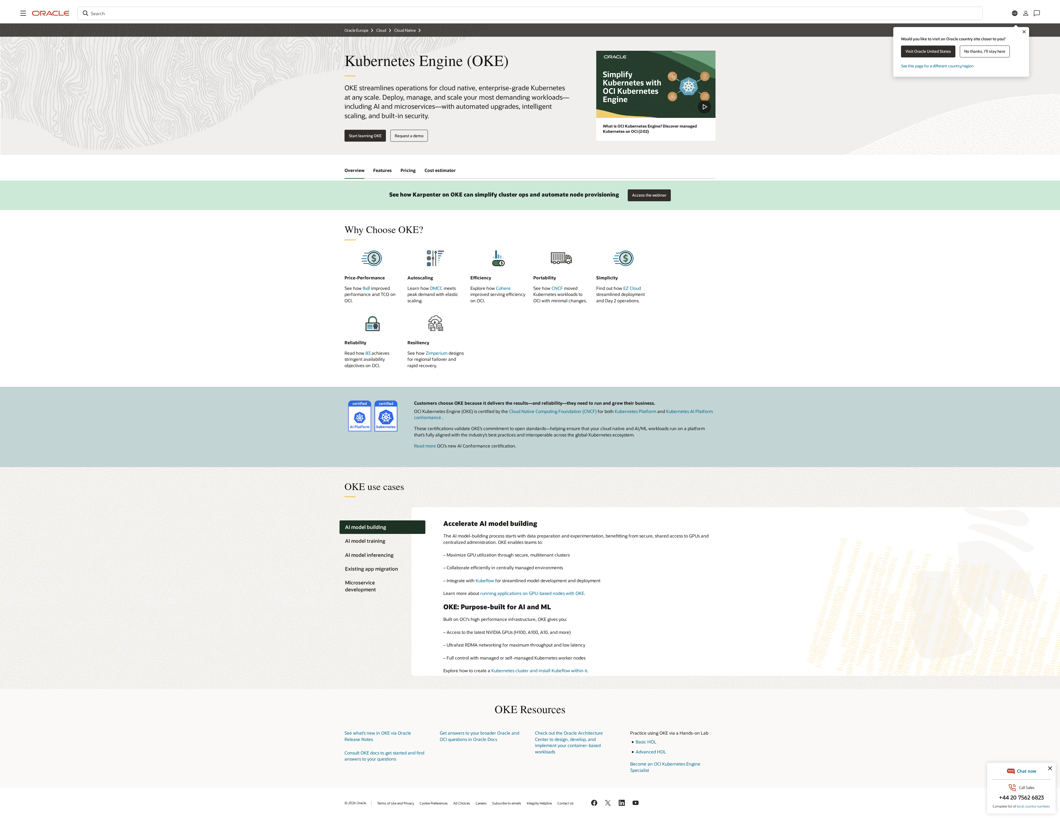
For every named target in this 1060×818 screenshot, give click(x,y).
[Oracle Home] (51, 13)
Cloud (381, 30)
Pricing (408, 170)
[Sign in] (1025, 13)
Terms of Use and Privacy (395, 803)
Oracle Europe (356, 30)
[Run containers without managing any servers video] (656, 84)
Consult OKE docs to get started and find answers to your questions (384, 756)
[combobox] (530, 13)
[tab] (382, 527)
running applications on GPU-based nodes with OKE (532, 593)
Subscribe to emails (506, 803)
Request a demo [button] (409, 135)
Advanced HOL (651, 752)
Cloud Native (405, 30)
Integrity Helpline (539, 803)
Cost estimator (440, 170)
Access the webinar (649, 193)
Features (382, 170)
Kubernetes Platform (635, 411)
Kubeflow (485, 580)
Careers (481, 803)
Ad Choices (461, 803)
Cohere (503, 288)
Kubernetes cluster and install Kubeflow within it (539, 670)
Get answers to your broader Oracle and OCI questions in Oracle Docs (479, 736)
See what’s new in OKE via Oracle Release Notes (377, 736)
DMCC (436, 288)
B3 (367, 353)
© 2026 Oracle (355, 803)
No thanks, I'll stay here (984, 51)
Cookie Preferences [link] (434, 803)
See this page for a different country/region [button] (937, 65)
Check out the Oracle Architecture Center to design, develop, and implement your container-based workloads (569, 742)
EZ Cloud (632, 288)
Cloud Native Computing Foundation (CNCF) (553, 411)
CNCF (557, 288)
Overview (354, 170)
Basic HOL (646, 742)
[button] (23, 13)
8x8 (366, 288)
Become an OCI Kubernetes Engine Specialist (665, 767)
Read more (425, 446)
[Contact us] (1037, 13)
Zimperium (436, 353)
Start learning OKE (365, 135)
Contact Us (565, 803)
